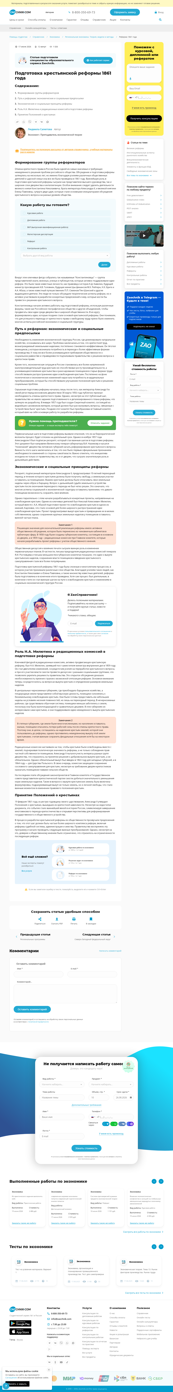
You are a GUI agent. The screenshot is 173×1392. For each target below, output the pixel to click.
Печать (74, 923)
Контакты (125, 19)
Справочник (99, 19)
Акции (113, 19)
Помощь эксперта (90, 1348)
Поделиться (39, 923)
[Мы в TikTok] (67, 1362)
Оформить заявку (125, 12)
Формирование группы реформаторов (38, 92)
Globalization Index (135, 199)
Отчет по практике (135, 279)
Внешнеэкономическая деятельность (137, 161)
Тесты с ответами (59, 28)
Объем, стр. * (98, 1092)
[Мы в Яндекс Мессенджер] (49, 1349)
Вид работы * (135, 385)
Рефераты (131, 271)
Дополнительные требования (86, 1105)
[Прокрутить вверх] (167, 1380)
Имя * (20, 968)
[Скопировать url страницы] (17, 121)
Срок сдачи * (123, 1092)
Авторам (50, 12)
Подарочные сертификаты (149, 1330)
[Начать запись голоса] (130, 79)
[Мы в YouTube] (61, 1362)
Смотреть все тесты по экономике (143, 1292)
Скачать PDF (57, 923)
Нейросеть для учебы (147, 1338)
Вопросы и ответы (145, 1326)
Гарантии (71, 19)
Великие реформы (135, 148)
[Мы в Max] (73, 1343)
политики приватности (77, 633)
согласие (104, 633)
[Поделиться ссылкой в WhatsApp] (23, 121)
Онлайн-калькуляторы (35, 28)
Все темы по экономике (138, 175)
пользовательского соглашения (98, 631)
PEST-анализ (132, 208)
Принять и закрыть (17, 1384)
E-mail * (74, 968)
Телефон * (97, 1111)
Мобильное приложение (148, 1334)
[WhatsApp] (114, 1124)
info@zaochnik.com (61, 1318)
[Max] (130, 1124)
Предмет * (97, 1078)
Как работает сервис (99, 60)
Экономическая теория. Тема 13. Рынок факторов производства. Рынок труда (138, 1271)
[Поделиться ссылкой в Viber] (29, 121)
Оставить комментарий (32, 1009)
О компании (56, 19)
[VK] (122, 1124)
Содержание (4, 52)
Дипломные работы (136, 262)
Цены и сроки (16, 19)
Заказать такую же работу (24, 1223)
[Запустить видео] (144, 235)
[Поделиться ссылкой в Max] (47, 121)
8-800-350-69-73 (59, 1313)
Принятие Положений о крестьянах (36, 114)
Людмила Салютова (44, 129)
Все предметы (133, 284)
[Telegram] (105, 1124)
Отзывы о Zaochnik (118, 1326)
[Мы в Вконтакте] (55, 1343)
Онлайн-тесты (143, 1317)
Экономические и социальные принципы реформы (45, 103)
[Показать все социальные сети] (3, 71)
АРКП (129, 217)
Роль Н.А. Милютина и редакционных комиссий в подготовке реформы (55, 109)
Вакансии (114, 1338)
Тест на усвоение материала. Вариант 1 (33, 1271)
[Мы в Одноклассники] (55, 1362)
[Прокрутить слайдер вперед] (161, 1181)
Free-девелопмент (135, 195)
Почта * (133, 374)
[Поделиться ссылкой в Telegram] (35, 121)
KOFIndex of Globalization (138, 204)
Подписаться (104, 623)
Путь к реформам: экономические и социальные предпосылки (51, 98)
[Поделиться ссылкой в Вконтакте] (41, 121)
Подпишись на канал (144, 326)
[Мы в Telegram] (49, 1343)
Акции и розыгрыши (119, 1334)
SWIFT (129, 212)
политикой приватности (38, 1022)
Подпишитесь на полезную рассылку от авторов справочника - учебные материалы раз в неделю (66, 150)
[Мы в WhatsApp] (67, 1343)
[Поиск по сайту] (160, 19)
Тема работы (135, 396)
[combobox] (65, 255)
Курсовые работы (135, 266)
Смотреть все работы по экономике (142, 1231)
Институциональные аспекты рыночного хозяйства (140, 154)
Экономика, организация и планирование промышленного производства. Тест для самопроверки (86, 1271)
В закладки (91, 923)
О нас (112, 1313)
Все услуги (27, 871)
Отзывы (85, 19)
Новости (113, 1330)
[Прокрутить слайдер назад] (154, 1181)
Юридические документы (122, 1355)
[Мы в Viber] (61, 1343)
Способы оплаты (37, 19)
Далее (104, 264)
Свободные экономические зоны (142, 171)
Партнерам (115, 1342)
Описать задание (100, 423)
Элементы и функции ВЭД (139, 166)
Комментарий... (24, 981)
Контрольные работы (137, 275)
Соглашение (11, 1377)
